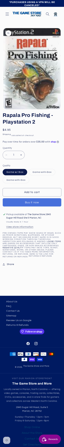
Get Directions (32, 444)
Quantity (7, 148)
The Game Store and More (36, 366)
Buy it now (32, 202)
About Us (11, 301)
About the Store (32, 433)
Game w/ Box (14, 172)
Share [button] (10, 264)
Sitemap (11, 315)
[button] (7, 14)
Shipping (7, 134)
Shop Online (32, 427)
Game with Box (43, 173)
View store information (19, 227)
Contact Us (13, 311)
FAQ (8, 306)
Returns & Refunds (40, 256)
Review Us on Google (19, 320)
